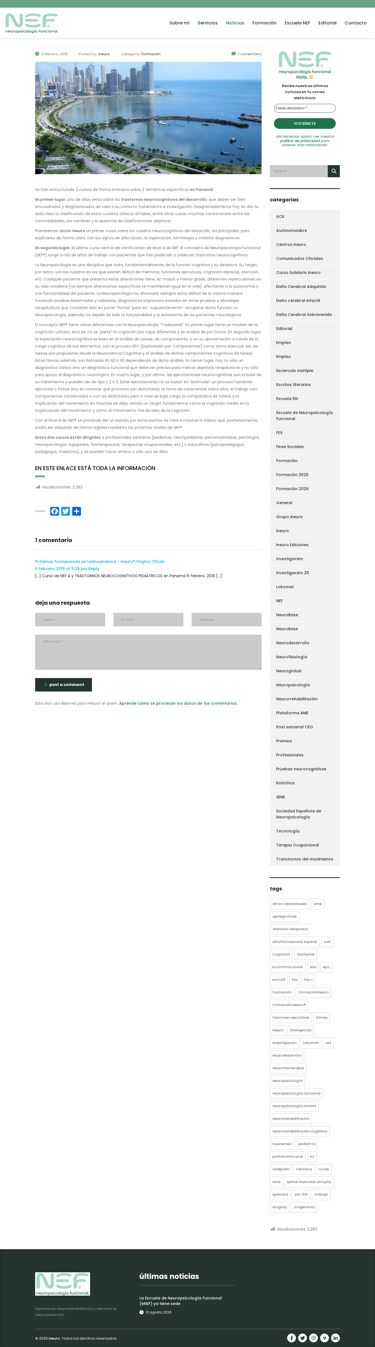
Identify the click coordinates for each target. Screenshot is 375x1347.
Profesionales (290, 755)
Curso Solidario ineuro (298, 272)
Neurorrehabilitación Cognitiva (299, 1131)
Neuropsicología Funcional (296, 1093)
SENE (280, 797)
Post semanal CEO (294, 727)
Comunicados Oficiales (299, 258)
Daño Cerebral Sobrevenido (304, 314)
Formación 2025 (292, 474)
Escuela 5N (287, 398)
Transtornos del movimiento (304, 859)
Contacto (356, 23)
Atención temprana (290, 929)
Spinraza (280, 1194)
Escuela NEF (297, 23)
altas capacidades (289, 903)
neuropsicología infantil (294, 1106)
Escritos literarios (293, 384)
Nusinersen (282, 1143)
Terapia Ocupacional (297, 845)
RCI (312, 1156)
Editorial (327, 23)
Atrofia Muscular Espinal (294, 941)
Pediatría (306, 1143)
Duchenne (306, 954)
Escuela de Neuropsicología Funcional (304, 415)
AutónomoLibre (291, 230)
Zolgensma (304, 1207)
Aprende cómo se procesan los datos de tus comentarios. (178, 703)
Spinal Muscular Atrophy (309, 1181)
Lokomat (285, 587)
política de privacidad (300, 140)
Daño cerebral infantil (298, 300)
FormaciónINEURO (313, 992)
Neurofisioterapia (288, 1068)
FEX (279, 432)
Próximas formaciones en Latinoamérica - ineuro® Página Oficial (99, 561)
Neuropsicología (293, 685)
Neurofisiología (291, 657)
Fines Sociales (290, 446)
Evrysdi (278, 979)
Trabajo (321, 1194)
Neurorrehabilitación (297, 699)
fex (294, 979)
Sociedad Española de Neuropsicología (298, 814)
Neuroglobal (288, 671)
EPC (326, 967)
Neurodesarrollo (292, 643)
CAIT (327, 941)
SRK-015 (301, 1194)
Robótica (285, 783)
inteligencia (300, 1030)
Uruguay (279, 1207)
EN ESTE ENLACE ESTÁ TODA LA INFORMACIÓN (95, 468)
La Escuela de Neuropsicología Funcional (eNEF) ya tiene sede (180, 1300)
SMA (276, 1181)
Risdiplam (280, 1169)
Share (40, 511)
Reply (93, 568)
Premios (284, 741)
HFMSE (322, 1017)
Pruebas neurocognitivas (301, 769)
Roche (323, 1169)
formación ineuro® (289, 1004)
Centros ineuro (291, 244)
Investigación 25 (292, 573)
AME (318, 903)
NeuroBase (287, 615)
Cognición (281, 954)
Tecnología (288, 831)
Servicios (208, 23)
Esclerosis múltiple (294, 370)
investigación (284, 1042)
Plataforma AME (292, 713)
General (284, 503)
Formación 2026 (292, 488)
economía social (287, 967)
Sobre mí (179, 23)
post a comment (66, 684)
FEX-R (308, 979)
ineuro (282, 531)
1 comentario (250, 54)
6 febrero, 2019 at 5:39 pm (61, 568)
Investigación (289, 559)
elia (313, 967)
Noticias (235, 23)
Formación (264, 23)
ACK (280, 216)
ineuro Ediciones (292, 545)
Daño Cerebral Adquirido (301, 286)
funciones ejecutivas (290, 1017)
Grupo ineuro (289, 517)
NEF (279, 601)
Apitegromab (284, 916)
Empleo (283, 342)
